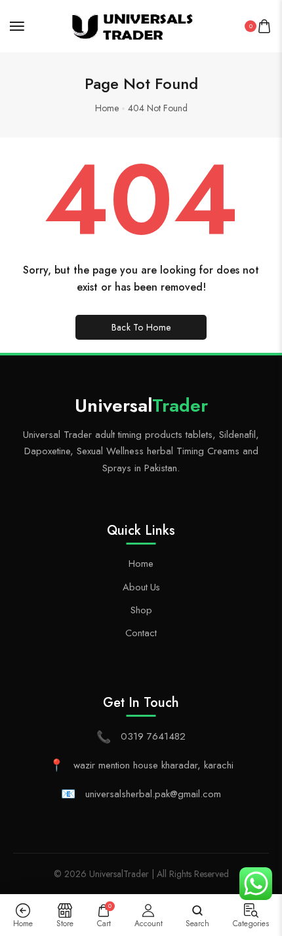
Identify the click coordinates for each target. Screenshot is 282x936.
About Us (141, 587)
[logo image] (135, 24)
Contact (141, 632)
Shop (141, 610)
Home (141, 563)
